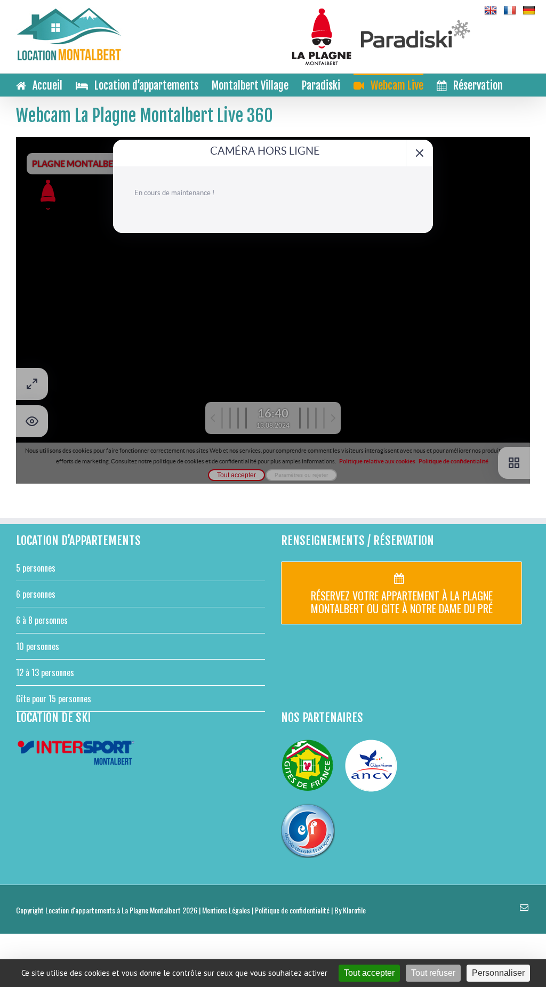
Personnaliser (498, 972)
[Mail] (524, 907)
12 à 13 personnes (45, 672)
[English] (490, 10)
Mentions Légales (226, 910)
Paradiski (321, 85)
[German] (529, 10)
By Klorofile (350, 910)
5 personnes (35, 567)
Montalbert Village (250, 85)
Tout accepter (369, 972)
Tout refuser (433, 972)
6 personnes (35, 594)
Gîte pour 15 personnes (53, 698)
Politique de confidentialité (292, 910)
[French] (509, 10)
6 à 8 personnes (42, 620)
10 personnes (37, 646)
